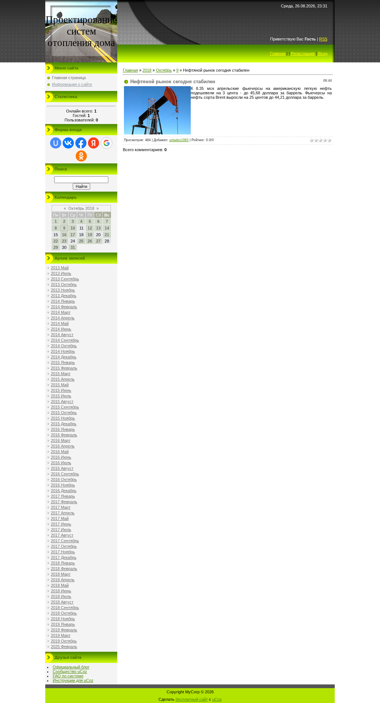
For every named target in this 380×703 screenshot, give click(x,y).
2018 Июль (61, 596)
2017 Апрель (63, 513)
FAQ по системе (68, 676)
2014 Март (61, 312)
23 (64, 241)
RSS (323, 39)
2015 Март (61, 373)
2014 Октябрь (64, 346)
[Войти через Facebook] (80, 143)
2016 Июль (61, 462)
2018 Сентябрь (65, 607)
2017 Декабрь (63, 557)
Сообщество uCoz (70, 671)
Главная (277, 53)
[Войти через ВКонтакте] (68, 143)
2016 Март (61, 440)
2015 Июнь (61, 390)
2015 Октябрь (64, 412)
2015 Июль (61, 396)
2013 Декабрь (63, 295)
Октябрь (164, 70)
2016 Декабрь (63, 490)
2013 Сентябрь (65, 279)
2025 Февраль (64, 646)
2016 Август (62, 468)
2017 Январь (63, 496)
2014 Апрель (63, 318)
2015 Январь (63, 362)
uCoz (217, 699)
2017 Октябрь (64, 546)
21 (107, 234)
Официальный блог (71, 667)
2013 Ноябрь (63, 290)
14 (107, 228)
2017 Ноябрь (63, 552)
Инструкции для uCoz (73, 680)
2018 (146, 70)
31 (73, 247)
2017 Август (62, 535)
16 (64, 234)
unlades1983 (179, 140)
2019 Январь (63, 624)
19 (90, 234)
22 (55, 241)
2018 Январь (63, 563)
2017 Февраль (64, 501)
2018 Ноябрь (63, 618)
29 (55, 247)
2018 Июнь (61, 591)
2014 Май (60, 323)
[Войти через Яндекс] (93, 143)
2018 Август (62, 602)
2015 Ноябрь (63, 418)
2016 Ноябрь (63, 485)
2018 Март (61, 574)
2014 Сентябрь (65, 340)
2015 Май (60, 385)
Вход (322, 53)
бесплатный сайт (192, 699)
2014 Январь (63, 301)
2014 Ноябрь (63, 351)
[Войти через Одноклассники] (81, 156)
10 (73, 228)
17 (73, 234)
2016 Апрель (63, 446)
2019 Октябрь (64, 641)
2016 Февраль (64, 435)
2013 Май (60, 268)
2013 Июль (61, 273)
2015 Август (62, 401)
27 (98, 241)
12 (90, 228)
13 (98, 228)
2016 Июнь (61, 457)
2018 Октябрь (64, 613)
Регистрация (303, 53)
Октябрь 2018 (81, 208)
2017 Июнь (61, 524)
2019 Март (61, 635)
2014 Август (62, 334)
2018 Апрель (63, 579)
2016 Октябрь (64, 479)
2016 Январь (63, 429)
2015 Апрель (63, 379)
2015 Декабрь (63, 424)
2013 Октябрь (64, 284)
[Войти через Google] (106, 143)
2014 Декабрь (63, 357)
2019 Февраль (64, 630)
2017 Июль (61, 529)
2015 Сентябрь (65, 407)
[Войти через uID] (55, 143)
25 (81, 241)
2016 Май (60, 451)
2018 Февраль (64, 568)
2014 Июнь (61, 329)
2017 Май (60, 518)
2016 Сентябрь (65, 474)
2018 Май (60, 585)
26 (90, 241)
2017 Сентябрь (65, 540)
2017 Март (61, 507)
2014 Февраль (64, 307)
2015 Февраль (64, 368)
